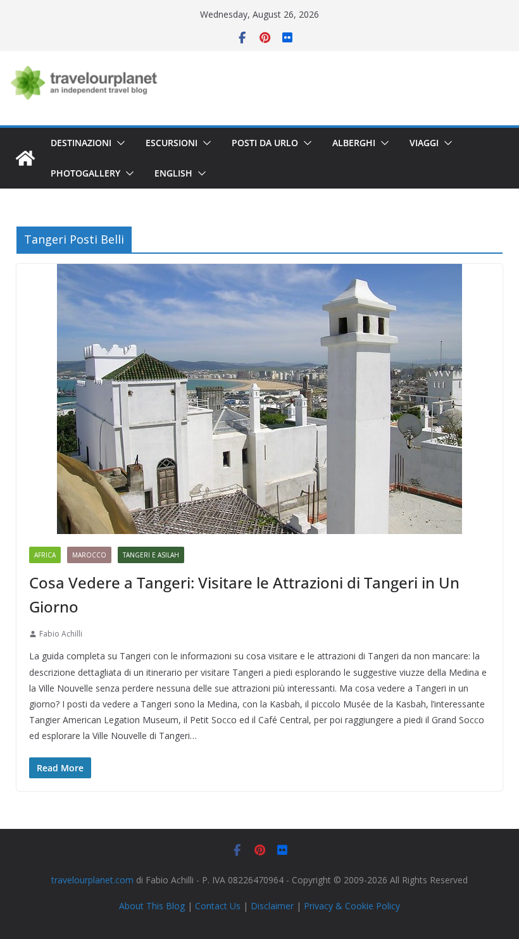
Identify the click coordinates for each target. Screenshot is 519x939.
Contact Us (218, 906)
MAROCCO (89, 554)
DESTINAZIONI (81, 143)
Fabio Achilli (60, 633)
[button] (118, 143)
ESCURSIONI (171, 143)
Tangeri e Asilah (151, 554)
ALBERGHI (353, 143)
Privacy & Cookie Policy (352, 906)
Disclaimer (272, 906)
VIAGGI (424, 143)
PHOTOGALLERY (85, 173)
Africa (45, 554)
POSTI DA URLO (265, 143)
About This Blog (152, 906)
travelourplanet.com (92, 880)
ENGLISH (173, 173)
